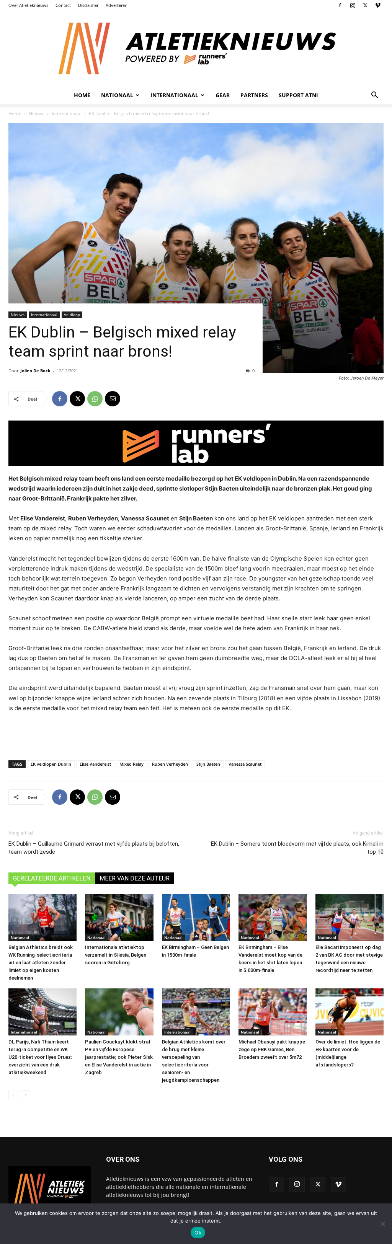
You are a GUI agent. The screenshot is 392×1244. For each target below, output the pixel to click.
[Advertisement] (196, 734)
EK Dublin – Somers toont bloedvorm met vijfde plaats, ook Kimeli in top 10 (297, 847)
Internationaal (67, 113)
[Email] (112, 398)
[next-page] (25, 1095)
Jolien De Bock (35, 370)
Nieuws (36, 113)
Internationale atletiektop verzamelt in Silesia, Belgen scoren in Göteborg (115, 954)
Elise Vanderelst (95, 764)
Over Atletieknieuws (28, 5)
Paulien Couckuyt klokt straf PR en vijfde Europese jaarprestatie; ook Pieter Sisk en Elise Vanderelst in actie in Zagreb (119, 1057)
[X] (365, 5)
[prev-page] (13, 1095)
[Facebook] (340, 5)
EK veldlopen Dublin (51, 764)
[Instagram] (352, 5)
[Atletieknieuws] (196, 48)
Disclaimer (88, 5)
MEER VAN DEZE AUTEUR (135, 878)
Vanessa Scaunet (245, 764)
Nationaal (20, 937)
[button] (374, 95)
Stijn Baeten (208, 764)
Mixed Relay (131, 764)
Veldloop (72, 314)
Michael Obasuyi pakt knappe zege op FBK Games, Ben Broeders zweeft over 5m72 (271, 1049)
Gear (223, 95)
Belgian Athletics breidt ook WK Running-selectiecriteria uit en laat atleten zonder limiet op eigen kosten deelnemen (40, 962)
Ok (197, 1232)
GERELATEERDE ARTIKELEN (51, 878)
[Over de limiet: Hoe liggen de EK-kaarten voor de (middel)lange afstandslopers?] (349, 1011)
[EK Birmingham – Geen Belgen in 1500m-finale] (196, 917)
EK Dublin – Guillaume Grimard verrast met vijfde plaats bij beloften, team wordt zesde (93, 847)
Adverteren (116, 5)
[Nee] (382, 1224)
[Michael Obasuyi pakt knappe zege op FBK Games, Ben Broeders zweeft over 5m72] (272, 1011)
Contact (63, 5)
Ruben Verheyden (170, 764)
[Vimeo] (378, 5)
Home (82, 95)
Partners (254, 95)
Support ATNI (298, 95)
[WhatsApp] (95, 398)
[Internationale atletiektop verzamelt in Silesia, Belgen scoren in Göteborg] (119, 917)
